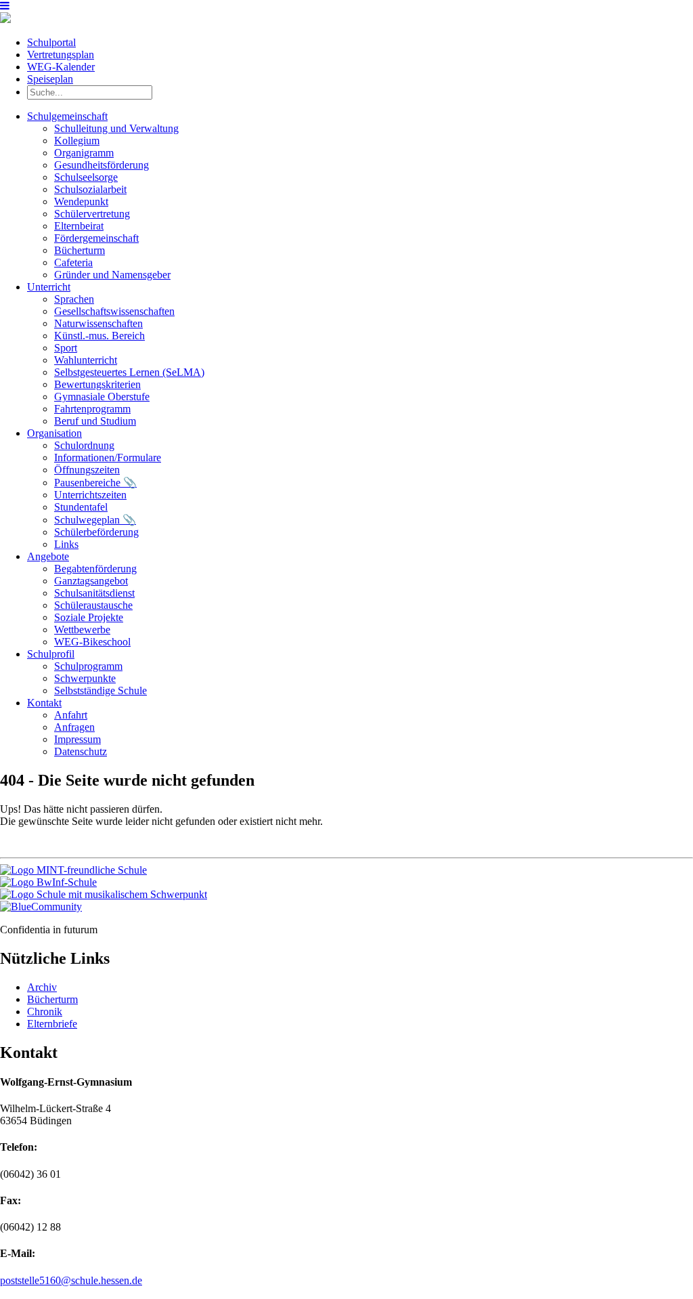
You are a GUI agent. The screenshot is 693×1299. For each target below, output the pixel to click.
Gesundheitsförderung (101, 165)
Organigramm (84, 152)
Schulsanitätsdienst (94, 593)
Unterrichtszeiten (90, 495)
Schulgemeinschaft (67, 116)
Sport (65, 348)
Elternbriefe (52, 1023)
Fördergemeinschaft (96, 238)
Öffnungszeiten (87, 469)
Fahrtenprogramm (92, 408)
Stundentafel (81, 507)
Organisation (54, 433)
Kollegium (76, 140)
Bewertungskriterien (97, 384)
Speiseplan (50, 79)
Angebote (48, 556)
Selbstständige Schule (100, 690)
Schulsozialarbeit (90, 189)
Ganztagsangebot (91, 581)
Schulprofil (50, 654)
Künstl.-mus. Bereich (99, 335)
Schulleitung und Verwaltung (116, 128)
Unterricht (48, 287)
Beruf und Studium (95, 421)
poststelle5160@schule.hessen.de (71, 1280)
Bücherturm (79, 250)
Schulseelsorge (86, 177)
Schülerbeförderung (96, 532)
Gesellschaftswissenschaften (114, 311)
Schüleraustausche (93, 605)
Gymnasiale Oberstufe (102, 396)
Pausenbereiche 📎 (95, 482)
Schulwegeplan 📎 (95, 520)
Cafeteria (73, 262)
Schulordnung (84, 445)
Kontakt (44, 702)
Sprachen (74, 299)
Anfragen (74, 727)
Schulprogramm (88, 666)
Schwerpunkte (85, 678)
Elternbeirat (79, 226)
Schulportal (51, 42)
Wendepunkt (81, 201)
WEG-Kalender (61, 66)
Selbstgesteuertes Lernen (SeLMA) (129, 372)
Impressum (77, 739)
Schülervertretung (92, 213)
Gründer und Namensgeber (112, 274)
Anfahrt (70, 715)
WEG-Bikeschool (92, 641)
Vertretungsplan (60, 54)
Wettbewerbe (82, 629)
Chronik (44, 1011)
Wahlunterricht (85, 360)
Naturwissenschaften (98, 323)
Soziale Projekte (88, 617)
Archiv (42, 987)
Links (66, 544)
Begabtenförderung (95, 568)
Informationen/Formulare (107, 457)
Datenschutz (80, 751)
